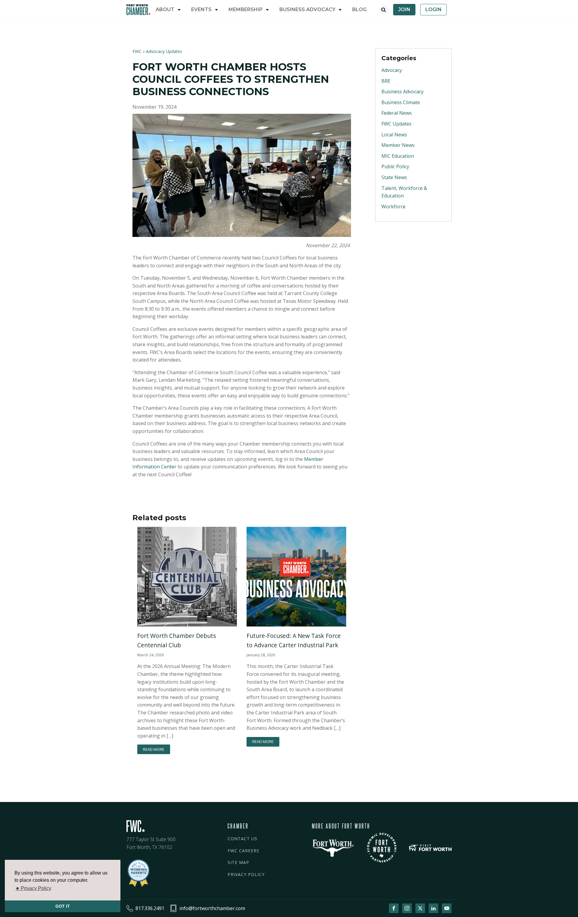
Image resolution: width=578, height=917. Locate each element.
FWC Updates (396, 123)
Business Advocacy (402, 91)
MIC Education (397, 156)
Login (433, 9)
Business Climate (400, 102)
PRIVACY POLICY (246, 874)
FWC (137, 51)
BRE (385, 81)
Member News (398, 145)
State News (394, 177)
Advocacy (391, 70)
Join (404, 9)
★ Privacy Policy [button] (33, 888)
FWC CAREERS (243, 850)
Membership (245, 9)
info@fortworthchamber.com (212, 908)
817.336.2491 (149, 908)
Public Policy (395, 166)
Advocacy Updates (164, 51)
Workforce (393, 206)
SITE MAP (238, 862)
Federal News (396, 113)
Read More (153, 749)
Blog (359, 9)
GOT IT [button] (62, 906)
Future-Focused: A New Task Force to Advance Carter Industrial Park (294, 640)
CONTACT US (242, 838)
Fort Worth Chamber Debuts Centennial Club (176, 640)
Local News (394, 134)
